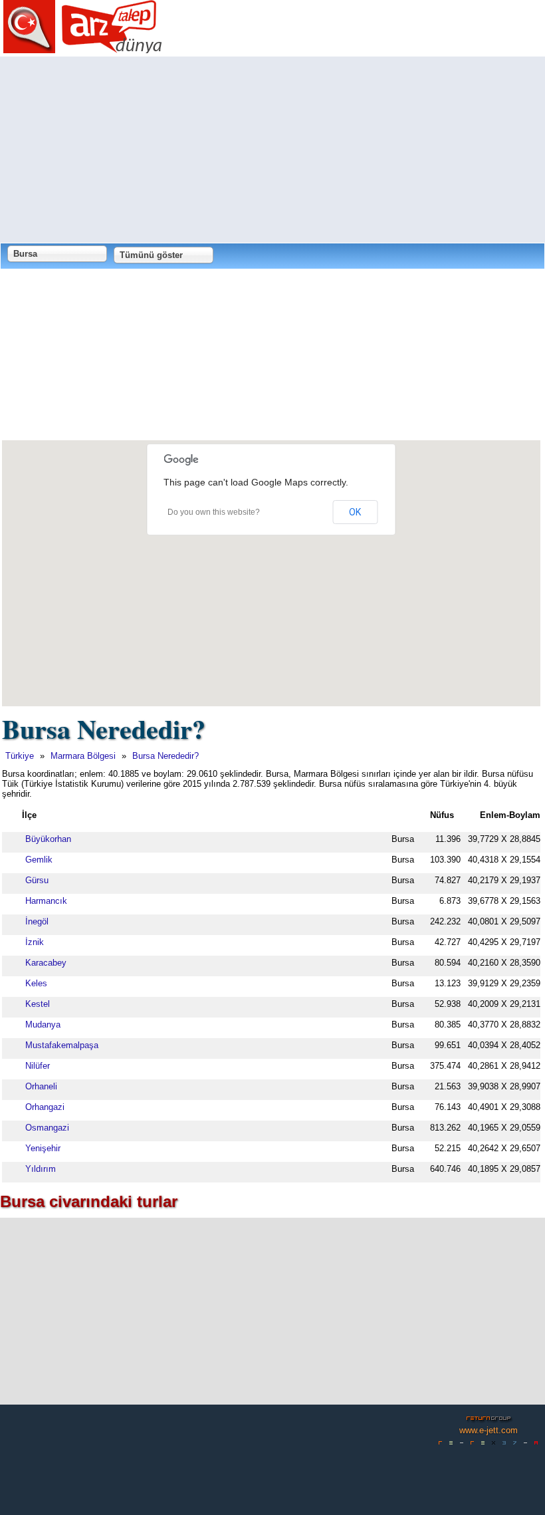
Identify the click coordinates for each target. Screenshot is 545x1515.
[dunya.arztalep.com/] (83, 48)
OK (355, 512)
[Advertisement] (272, 150)
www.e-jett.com (488, 1430)
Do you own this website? (213, 512)
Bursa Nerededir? (165, 756)
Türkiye (19, 756)
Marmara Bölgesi (83, 756)
